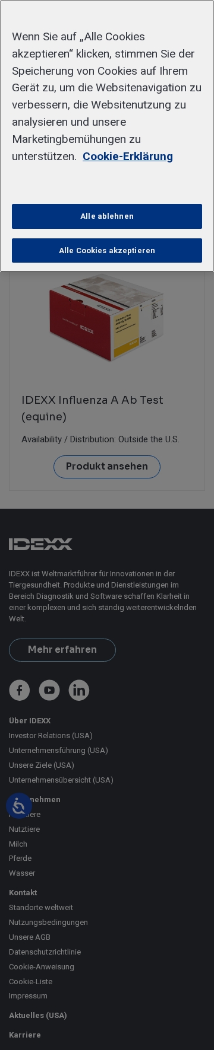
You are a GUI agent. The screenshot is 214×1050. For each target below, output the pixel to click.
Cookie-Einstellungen (107, 182)
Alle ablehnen (107, 216)
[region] (107, 136)
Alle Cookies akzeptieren (107, 250)
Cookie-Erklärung (128, 156)
